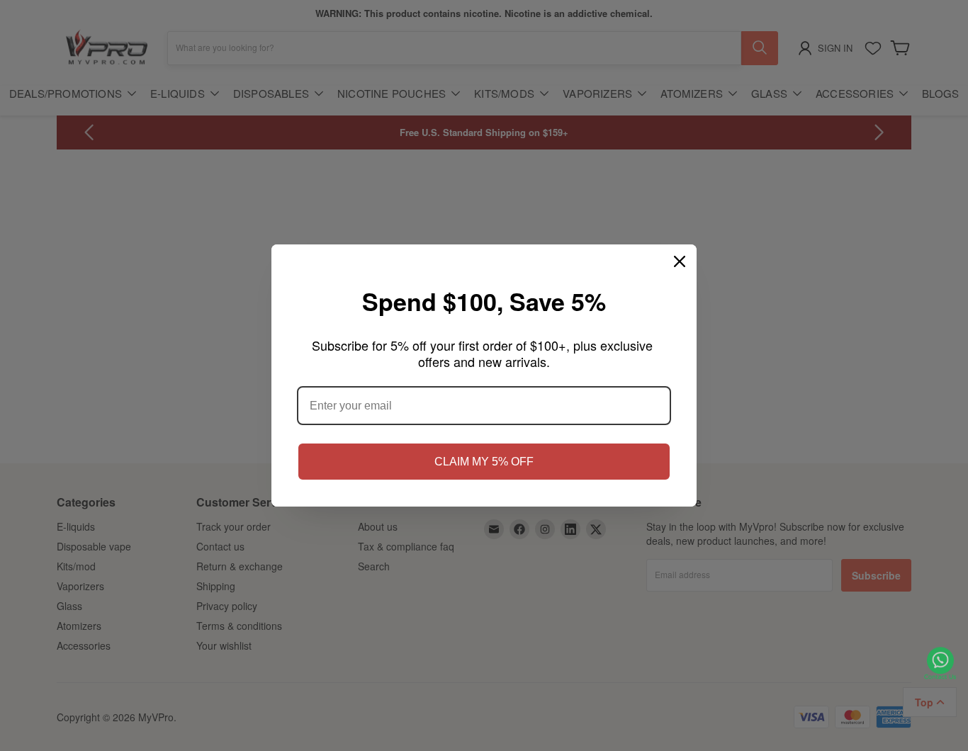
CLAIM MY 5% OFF (484, 462)
